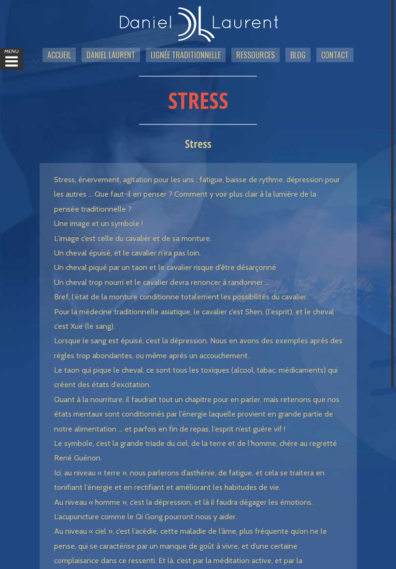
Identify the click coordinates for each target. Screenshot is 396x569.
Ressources (255, 55)
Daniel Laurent (110, 55)
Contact (335, 55)
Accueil (59, 55)
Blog (298, 55)
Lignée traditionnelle (186, 55)
